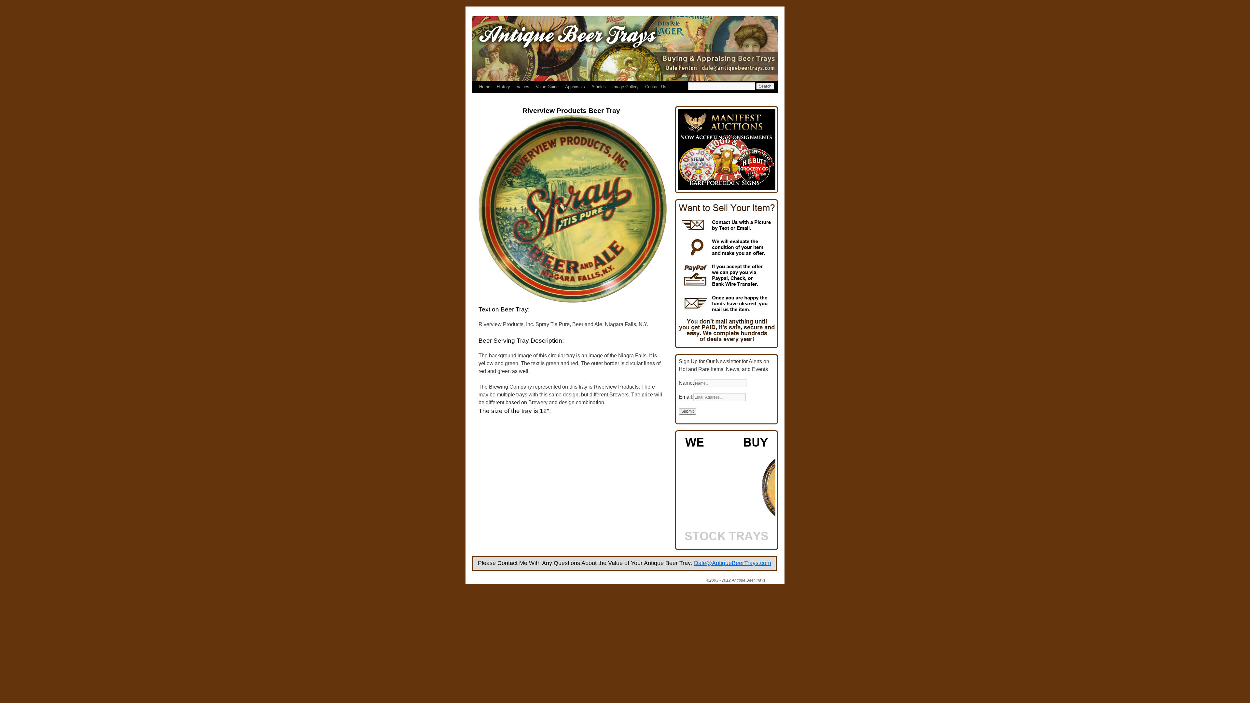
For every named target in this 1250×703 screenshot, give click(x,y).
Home (484, 86)
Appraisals (575, 86)
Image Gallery (625, 86)
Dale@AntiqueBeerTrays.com (732, 563)
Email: (686, 397)
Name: (686, 383)
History (503, 86)
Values (523, 86)
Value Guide (547, 86)
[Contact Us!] (726, 343)
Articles (598, 86)
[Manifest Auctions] (726, 188)
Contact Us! (656, 86)
